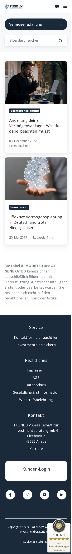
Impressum (36, 370)
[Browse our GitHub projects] (44, 494)
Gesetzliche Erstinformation (36, 392)
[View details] (61, 494)
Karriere (36, 448)
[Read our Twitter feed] (10, 494)
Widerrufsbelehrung (36, 399)
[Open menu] (65, 6)
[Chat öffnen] (57, 6)
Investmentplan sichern (36, 344)
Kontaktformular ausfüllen (36, 337)
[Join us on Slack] (27, 494)
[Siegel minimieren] (68, 525)
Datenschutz (36, 385)
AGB (36, 377)
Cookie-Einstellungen (36, 541)
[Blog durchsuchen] (60, 41)
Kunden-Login (36, 469)
